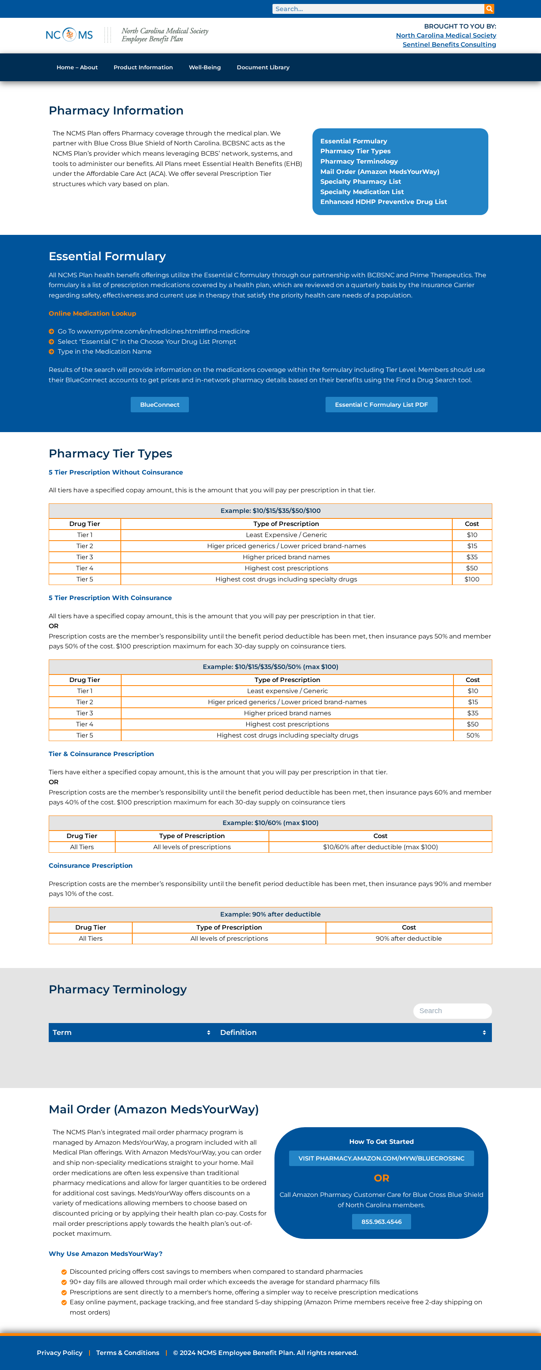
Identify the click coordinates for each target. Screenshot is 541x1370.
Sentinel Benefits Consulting (449, 44)
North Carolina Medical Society (446, 35)
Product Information (143, 67)
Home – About (77, 67)
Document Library (263, 67)
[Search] (489, 9)
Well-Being (205, 67)
